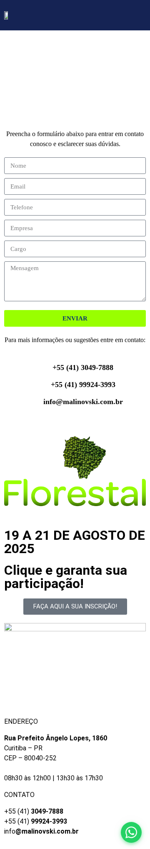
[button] (140, 17)
